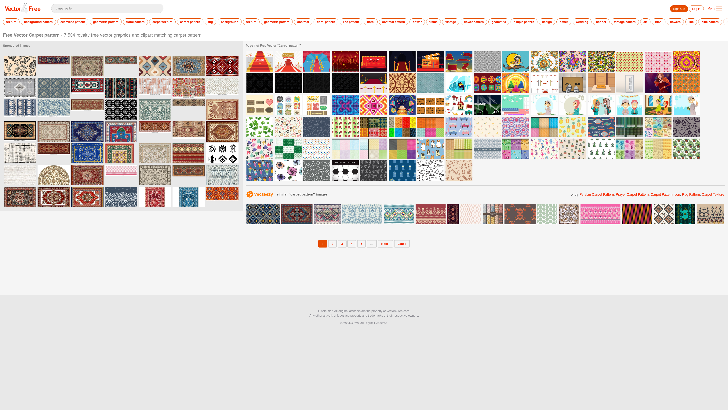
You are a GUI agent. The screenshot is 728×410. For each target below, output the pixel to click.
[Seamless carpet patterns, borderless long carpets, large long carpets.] (189, 109)
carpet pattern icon (665, 194)
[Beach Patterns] (658, 127)
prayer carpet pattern (632, 194)
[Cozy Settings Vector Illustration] (459, 83)
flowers (675, 22)
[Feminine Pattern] (288, 170)
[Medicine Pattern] (316, 170)
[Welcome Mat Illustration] (572, 83)
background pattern (38, 22)
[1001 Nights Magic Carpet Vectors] (459, 61)
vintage (450, 22)
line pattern (351, 22)
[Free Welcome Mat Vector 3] (288, 105)
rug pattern (691, 194)
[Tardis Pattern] (402, 170)
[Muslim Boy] (686, 105)
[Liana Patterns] (658, 149)
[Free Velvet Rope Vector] (544, 83)
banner (601, 22)
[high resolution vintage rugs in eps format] (155, 109)
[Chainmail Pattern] (487, 149)
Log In (696, 8)
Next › (385, 243)
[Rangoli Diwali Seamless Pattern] (601, 61)
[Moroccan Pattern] (515, 127)
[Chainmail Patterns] (402, 149)
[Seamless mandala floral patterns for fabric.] (121, 109)
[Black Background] (259, 83)
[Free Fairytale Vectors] (459, 105)
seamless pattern (72, 22)
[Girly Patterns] (345, 127)
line (691, 22)
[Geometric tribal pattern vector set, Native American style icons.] (222, 153)
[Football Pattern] (345, 170)
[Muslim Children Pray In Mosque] (658, 105)
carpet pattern (190, 22)
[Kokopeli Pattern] (373, 170)
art (645, 22)
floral (370, 22)
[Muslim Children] (601, 105)
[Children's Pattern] (259, 170)
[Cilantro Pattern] (259, 127)
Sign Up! (679, 8)
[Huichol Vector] (345, 105)
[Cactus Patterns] (345, 149)
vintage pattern (625, 22)
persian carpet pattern (597, 194)
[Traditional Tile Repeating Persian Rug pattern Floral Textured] (222, 175)
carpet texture (162, 22)
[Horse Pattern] (487, 127)
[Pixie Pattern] (544, 149)
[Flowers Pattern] (373, 127)
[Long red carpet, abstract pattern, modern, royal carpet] (54, 66)
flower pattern (474, 22)
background (229, 22)
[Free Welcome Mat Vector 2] (259, 105)
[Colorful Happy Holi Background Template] (515, 83)
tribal (658, 22)
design (547, 22)
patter (564, 22)
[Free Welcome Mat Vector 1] (686, 83)
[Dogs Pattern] (430, 149)
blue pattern (710, 22)
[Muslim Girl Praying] (572, 105)
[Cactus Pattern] (572, 149)
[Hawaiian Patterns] (544, 127)
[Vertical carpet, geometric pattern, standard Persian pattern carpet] (189, 175)
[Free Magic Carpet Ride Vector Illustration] (515, 61)
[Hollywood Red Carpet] (259, 61)
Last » (402, 243)
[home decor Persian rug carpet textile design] (222, 109)
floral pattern (135, 22)
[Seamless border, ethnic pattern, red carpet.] (189, 153)
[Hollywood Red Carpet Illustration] (345, 61)
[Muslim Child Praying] (544, 105)
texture (11, 22)
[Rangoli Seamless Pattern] (544, 61)
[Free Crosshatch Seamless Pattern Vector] (487, 61)
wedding (582, 22)
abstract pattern (393, 22)
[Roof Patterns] (430, 127)
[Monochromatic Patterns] (373, 149)
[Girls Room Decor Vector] (515, 105)
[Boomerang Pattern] (402, 127)
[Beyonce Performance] (658, 83)
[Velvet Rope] (373, 83)
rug (210, 22)
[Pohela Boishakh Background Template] (402, 105)
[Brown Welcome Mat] (430, 105)
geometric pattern (105, 22)
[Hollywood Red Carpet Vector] (316, 61)
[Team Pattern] (259, 149)
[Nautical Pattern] (316, 127)
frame (433, 22)
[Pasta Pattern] (459, 170)
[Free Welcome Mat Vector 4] (316, 105)
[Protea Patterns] (629, 149)
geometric (499, 22)
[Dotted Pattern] (288, 127)
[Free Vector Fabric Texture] (430, 83)
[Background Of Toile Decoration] (629, 61)
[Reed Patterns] (459, 149)
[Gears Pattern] (686, 127)
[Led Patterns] (629, 127)
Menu (711, 8)
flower (417, 22)
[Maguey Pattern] (601, 149)
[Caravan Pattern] (459, 127)
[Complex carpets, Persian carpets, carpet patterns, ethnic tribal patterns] (20, 131)
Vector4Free (23, 8)
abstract (303, 22)
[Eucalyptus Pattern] (288, 149)
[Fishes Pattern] (601, 127)
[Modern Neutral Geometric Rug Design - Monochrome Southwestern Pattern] (20, 88)
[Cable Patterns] (515, 149)
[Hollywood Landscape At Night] (487, 105)
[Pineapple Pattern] (572, 127)
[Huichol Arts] (487, 83)
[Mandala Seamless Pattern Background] (686, 61)
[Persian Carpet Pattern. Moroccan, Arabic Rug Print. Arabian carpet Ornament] (155, 197)
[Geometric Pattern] (316, 149)
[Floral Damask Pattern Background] (402, 83)
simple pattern (524, 22)
